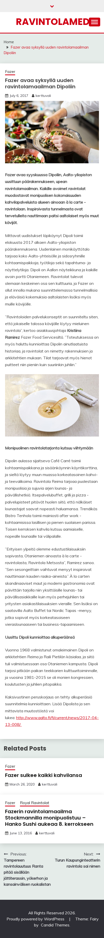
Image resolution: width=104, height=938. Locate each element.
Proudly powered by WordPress (36, 918)
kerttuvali (43, 95)
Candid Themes (55, 924)
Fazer (10, 71)
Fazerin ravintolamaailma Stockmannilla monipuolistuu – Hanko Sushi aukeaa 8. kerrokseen (49, 818)
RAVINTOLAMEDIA (57, 21)
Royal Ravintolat (34, 802)
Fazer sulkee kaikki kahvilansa (43, 775)
